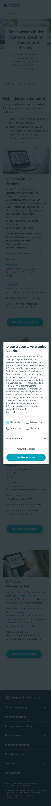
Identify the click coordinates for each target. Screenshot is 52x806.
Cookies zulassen (26, 457)
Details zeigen (14, 438)
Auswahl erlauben (26, 449)
